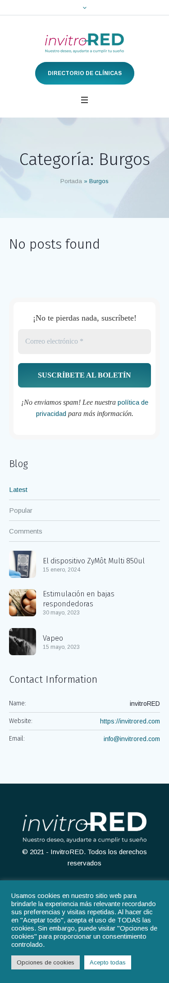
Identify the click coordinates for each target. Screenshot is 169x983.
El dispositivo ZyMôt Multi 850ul (94, 561)
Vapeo (53, 638)
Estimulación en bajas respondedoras (78, 599)
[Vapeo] (22, 641)
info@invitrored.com (132, 738)
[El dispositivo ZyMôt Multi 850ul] (22, 563)
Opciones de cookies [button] (45, 962)
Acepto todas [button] (108, 962)
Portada (71, 181)
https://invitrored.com (130, 721)
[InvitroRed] (84, 43)
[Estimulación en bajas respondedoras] (22, 602)
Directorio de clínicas (85, 73)
